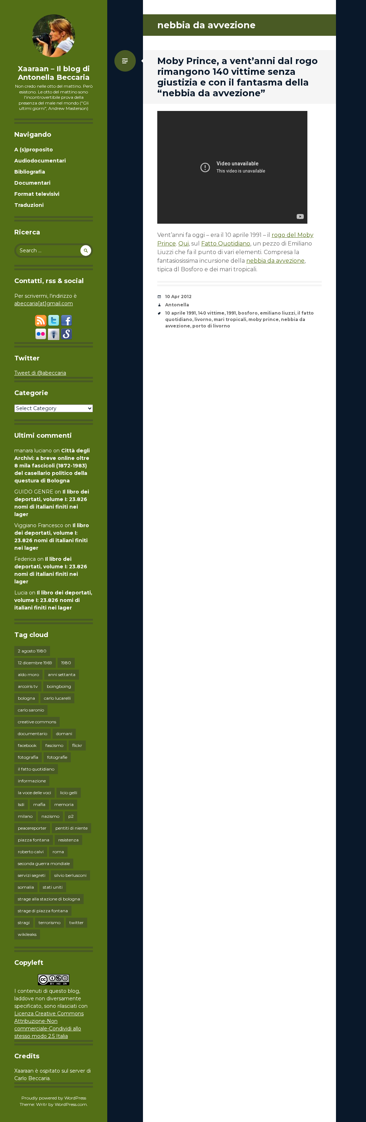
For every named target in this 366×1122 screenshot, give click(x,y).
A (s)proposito (33, 149)
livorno (203, 319)
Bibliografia (29, 172)
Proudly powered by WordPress (53, 1098)
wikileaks (27, 934)
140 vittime (211, 313)
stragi (24, 922)
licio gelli (68, 792)
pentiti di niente (71, 828)
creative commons (37, 721)
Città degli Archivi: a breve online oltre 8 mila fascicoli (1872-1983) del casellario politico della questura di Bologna (52, 465)
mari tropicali (230, 319)
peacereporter (32, 828)
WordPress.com (71, 1104)
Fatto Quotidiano (225, 243)
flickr (77, 745)
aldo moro (28, 674)
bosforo (248, 313)
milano (25, 816)
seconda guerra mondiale (44, 863)
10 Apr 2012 (178, 296)
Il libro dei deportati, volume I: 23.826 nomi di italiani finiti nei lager (53, 600)
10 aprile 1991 (180, 313)
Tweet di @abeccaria (40, 373)
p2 (71, 816)
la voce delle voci (34, 792)
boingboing (59, 686)
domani (64, 733)
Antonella (177, 304)
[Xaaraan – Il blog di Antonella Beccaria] (53, 35)
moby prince (263, 319)
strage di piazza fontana (43, 910)
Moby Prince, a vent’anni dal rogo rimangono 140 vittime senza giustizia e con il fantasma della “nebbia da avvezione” (237, 76)
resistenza (68, 839)
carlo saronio (31, 710)
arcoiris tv (28, 686)
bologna (26, 698)
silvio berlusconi (70, 875)
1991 (231, 313)
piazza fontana (33, 839)
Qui (183, 243)
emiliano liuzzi (277, 313)
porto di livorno (211, 326)
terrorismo (49, 922)
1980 (66, 662)
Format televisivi (36, 194)
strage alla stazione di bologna (49, 899)
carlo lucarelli (57, 698)
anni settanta (61, 674)
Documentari (32, 183)
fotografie (57, 757)
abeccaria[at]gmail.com (43, 303)
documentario (32, 733)
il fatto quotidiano (36, 769)
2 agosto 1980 (32, 651)
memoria (64, 804)
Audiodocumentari (40, 160)
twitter (76, 922)
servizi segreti (31, 875)
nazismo (50, 816)
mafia (39, 804)
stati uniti (53, 887)
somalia (26, 887)
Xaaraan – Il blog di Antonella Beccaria (54, 73)
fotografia (28, 757)
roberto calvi (31, 851)
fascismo (54, 745)
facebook (27, 745)
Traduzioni (29, 205)
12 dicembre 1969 (35, 662)
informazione (32, 780)
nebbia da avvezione (275, 260)
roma (58, 851)
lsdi (21, 804)
